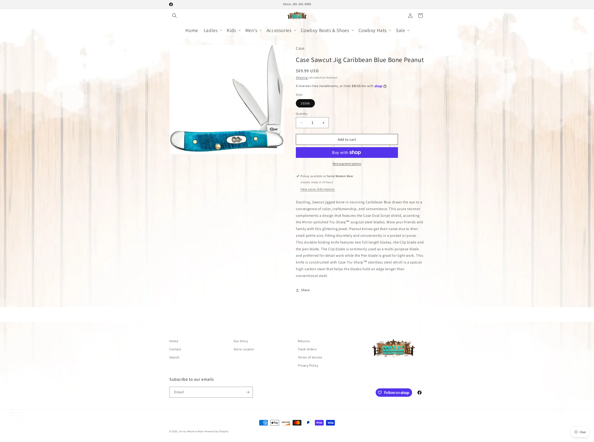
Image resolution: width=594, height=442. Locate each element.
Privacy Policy (308, 365)
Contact (175, 349)
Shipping (302, 77)
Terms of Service (310, 357)
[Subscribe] (247, 392)
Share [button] (305, 290)
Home (173, 341)
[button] (174, 15)
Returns (304, 341)
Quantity (301, 114)
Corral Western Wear (191, 431)
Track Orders (307, 349)
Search (174, 357)
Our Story (241, 341)
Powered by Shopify (217, 431)
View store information (317, 189)
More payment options (347, 163)
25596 (305, 103)
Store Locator (244, 349)
